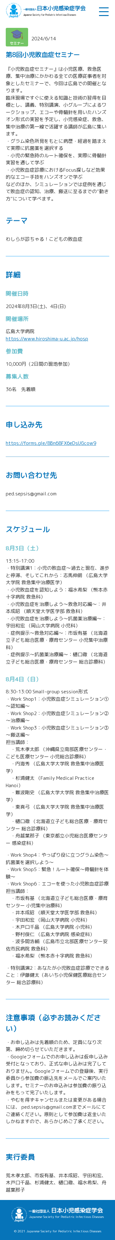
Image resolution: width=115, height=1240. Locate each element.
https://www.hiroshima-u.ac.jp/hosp (47, 338)
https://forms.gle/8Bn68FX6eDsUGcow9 (51, 443)
